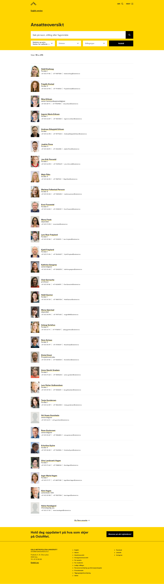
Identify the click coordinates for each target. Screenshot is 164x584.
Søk (118, 4)
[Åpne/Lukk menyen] (132, 4)
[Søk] (122, 4)
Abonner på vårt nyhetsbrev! (119, 534)
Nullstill (121, 43)
